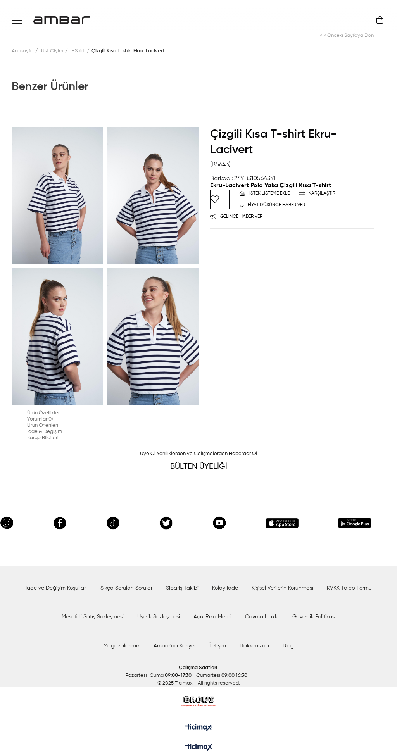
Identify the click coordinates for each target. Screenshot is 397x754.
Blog (288, 646)
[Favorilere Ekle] (220, 199)
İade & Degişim (44, 431)
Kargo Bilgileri (43, 437)
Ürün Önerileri (42, 425)
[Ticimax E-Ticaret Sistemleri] (198, 748)
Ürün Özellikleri (44, 413)
